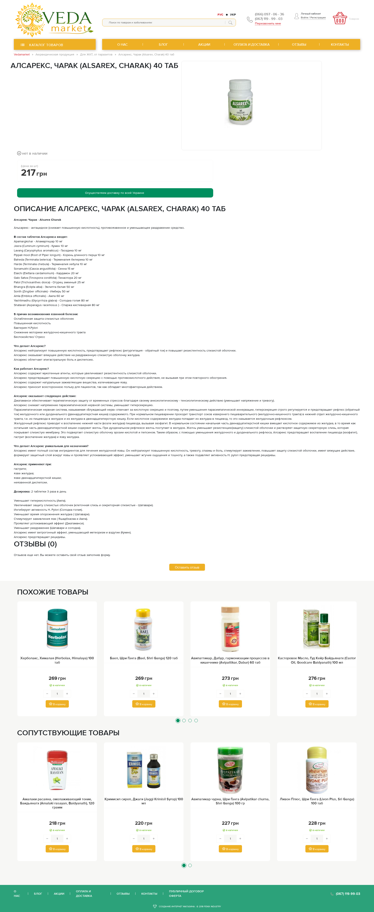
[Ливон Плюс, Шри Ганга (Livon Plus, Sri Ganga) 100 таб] (317, 770)
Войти (304, 17)
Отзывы (123, 893)
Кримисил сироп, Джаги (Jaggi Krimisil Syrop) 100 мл (144, 801)
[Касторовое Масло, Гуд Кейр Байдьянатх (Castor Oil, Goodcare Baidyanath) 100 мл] (317, 629)
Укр (233, 14)
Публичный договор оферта (186, 893)
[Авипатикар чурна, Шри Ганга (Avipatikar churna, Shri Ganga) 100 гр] (230, 770)
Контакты (149, 893)
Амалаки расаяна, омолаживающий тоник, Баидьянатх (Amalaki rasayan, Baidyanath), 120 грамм (57, 803)
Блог (38, 893)
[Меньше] (47, 694)
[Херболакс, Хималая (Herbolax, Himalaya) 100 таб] (57, 629)
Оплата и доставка (84, 893)
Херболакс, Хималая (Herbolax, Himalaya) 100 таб (57, 660)
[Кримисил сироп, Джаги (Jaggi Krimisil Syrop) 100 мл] (144, 770)
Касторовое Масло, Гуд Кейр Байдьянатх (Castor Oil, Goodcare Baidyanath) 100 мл (317, 660)
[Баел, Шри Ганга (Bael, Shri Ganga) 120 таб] (144, 629)
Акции (59, 893)
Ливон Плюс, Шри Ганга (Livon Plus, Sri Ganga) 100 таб (317, 801)
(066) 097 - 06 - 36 (269, 14)
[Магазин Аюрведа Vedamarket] (55, 19)
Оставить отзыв (187, 567)
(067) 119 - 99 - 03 (268, 18)
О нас (17, 893)
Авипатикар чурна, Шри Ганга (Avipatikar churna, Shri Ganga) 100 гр (230, 801)
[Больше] (67, 694)
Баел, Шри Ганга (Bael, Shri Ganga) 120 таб (144, 658)
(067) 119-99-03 (348, 894)
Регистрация (318, 17)
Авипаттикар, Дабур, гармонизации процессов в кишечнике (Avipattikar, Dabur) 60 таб (230, 660)
